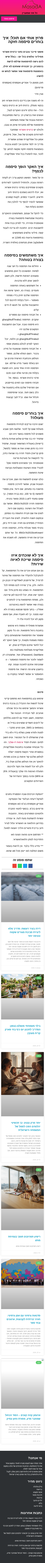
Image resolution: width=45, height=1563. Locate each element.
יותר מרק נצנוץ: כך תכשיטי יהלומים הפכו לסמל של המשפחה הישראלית (25, 1126)
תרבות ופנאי (37, 1495)
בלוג (40, 1503)
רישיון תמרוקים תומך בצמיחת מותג (28, 1541)
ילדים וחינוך (37, 1501)
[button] (41, 19)
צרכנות (39, 1498)
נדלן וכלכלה (37, 1487)
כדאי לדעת (38, 1506)
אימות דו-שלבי (15, 742)
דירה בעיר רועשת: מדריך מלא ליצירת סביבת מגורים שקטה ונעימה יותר (24, 932)
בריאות (39, 1489)
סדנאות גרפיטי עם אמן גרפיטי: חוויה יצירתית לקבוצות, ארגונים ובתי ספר (23, 1319)
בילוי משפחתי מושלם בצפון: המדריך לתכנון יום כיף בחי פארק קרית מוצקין (22, 1029)
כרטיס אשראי (26, 129)
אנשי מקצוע (37, 1492)
